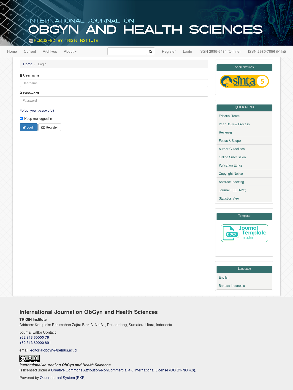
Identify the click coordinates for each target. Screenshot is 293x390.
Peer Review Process (234, 124)
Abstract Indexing (231, 181)
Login (187, 51)
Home (12, 51)
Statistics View (229, 198)
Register (169, 51)
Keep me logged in (38, 118)
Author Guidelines (232, 148)
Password (30, 93)
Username (30, 75)
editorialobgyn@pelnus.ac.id (53, 350)
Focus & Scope (230, 140)
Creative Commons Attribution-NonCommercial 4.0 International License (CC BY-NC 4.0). (123, 370)
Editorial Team (229, 115)
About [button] (69, 51)
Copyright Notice (231, 173)
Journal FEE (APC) (232, 190)
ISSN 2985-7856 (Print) (267, 51)
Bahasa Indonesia (232, 285)
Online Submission (232, 157)
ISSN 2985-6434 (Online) (220, 51)
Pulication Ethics (230, 165)
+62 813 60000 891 (35, 342)
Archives (50, 51)
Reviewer (225, 132)
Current (30, 51)
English (224, 277)
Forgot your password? (37, 110)
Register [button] (51, 127)
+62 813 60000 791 (35, 337)
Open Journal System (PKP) (63, 377)
